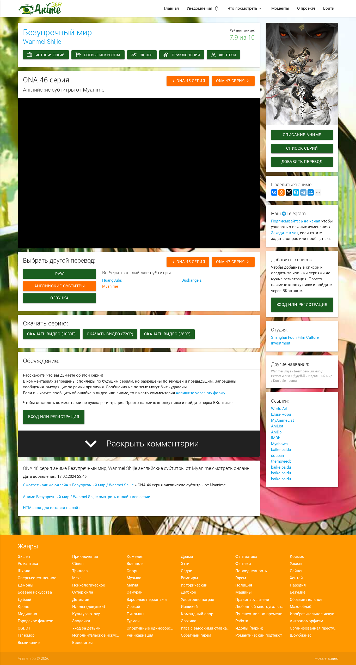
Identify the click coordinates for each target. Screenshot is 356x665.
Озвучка (60, 298)
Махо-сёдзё (300, 606)
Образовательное (306, 599)
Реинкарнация (140, 635)
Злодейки (81, 621)
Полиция (243, 585)
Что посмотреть (245, 8)
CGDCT (24, 628)
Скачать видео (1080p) (51, 334)
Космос (297, 556)
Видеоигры (82, 642)
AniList (277, 426)
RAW (60, 273)
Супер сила (82, 592)
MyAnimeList (282, 420)
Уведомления (203, 8)
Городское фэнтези (35, 621)
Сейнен (297, 571)
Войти (328, 8)
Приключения (186, 55)
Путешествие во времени (259, 614)
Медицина (27, 614)
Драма (187, 556)
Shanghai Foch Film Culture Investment (295, 340)
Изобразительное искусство (314, 614)
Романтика (28, 563)
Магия (132, 585)
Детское (188, 592)
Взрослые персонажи (147, 599)
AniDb (276, 432)
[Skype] (296, 192)
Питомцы (135, 614)
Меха (77, 578)
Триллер (80, 571)
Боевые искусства (102, 55)
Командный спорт (198, 614)
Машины (243, 592)
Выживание (29, 642)
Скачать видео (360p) (167, 334)
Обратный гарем (196, 635)
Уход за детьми (86, 628)
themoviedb (281, 461)
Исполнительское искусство (96, 635)
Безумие (297, 592)
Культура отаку (86, 614)
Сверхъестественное (37, 578)
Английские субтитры (59, 286)
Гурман (133, 621)
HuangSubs (112, 280)
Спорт (132, 571)
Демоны (25, 585)
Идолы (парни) (249, 628)
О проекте (306, 8)
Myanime (110, 286)
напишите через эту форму (200, 393)
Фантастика (246, 556)
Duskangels (191, 280)
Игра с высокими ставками (205, 628)
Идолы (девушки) (88, 606)
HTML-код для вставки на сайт (51, 507)
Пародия (298, 585)
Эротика (188, 621)
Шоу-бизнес (301, 635)
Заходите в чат (284, 233)
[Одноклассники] (281, 192)
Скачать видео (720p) (110, 334)
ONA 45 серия (188, 80)
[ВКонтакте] (274, 192)
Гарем (240, 578)
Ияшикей (189, 606)
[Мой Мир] (311, 192)
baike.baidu (281, 449)
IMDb (275, 438)
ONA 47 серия (233, 80)
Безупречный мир (57, 32)
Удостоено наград (197, 599)
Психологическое (88, 585)
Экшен (146, 55)
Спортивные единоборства (151, 628)
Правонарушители (252, 599)
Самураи (135, 592)
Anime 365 (27, 658)
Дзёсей (24, 599)
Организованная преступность (314, 628)
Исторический (50, 55)
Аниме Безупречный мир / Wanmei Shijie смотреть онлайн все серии (86, 496)
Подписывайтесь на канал (295, 221)
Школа (24, 571)
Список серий (302, 148)
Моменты (280, 8)
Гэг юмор (26, 635)
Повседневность (251, 571)
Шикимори (281, 414)
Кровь (23, 606)
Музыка (134, 578)
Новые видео (326, 658)
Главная (171, 8)
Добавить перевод (302, 161)
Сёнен (78, 563)
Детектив (80, 599)
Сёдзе (186, 571)
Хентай (296, 578)
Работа (241, 621)
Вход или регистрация (53, 416)
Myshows (279, 444)
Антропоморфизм (306, 621)
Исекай (133, 606)
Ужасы (296, 563)
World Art (279, 408)
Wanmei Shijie (42, 41)
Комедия (135, 556)
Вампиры (189, 578)
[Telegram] (303, 192)
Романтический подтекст (258, 635)
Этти (185, 563)
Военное (135, 563)
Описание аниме (302, 134)
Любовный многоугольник (259, 606)
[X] (289, 192)
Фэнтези (227, 55)
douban (277, 455)
